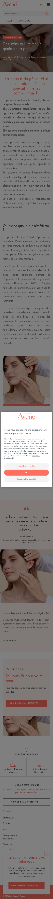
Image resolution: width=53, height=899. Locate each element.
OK (26, 472)
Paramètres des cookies (26, 466)
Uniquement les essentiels (26, 479)
